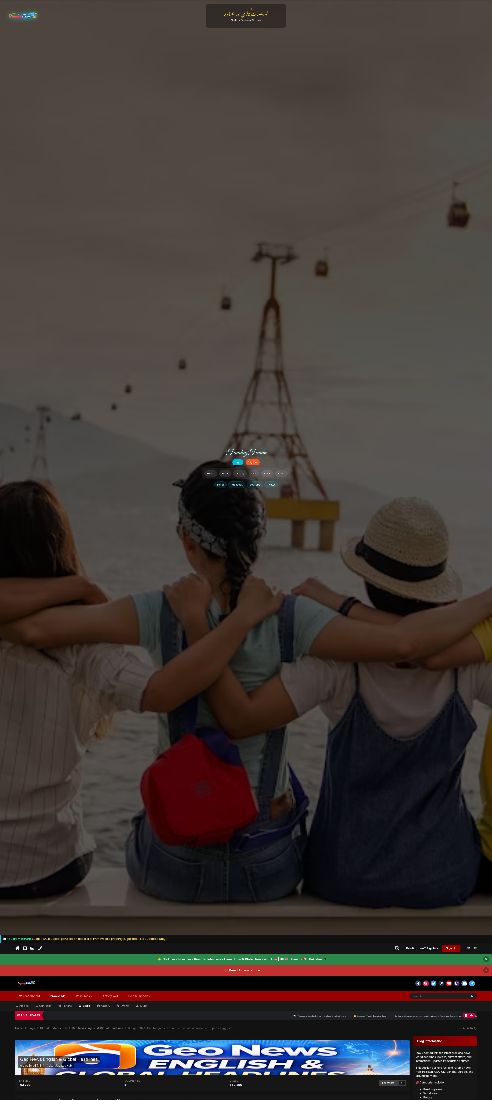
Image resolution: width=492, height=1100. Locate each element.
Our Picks (44, 1005)
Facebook (237, 484)
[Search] (472, 996)
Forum (210, 473)
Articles (24, 1005)
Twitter (271, 484)
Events (124, 1005)
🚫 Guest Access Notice (242, 970)
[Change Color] (40, 948)
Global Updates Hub (59, 1065)
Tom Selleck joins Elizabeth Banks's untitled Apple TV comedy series (390, 1016)
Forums (67, 1005)
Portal (220, 484)
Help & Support (138, 996)
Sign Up (451, 948)
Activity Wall (110, 996)
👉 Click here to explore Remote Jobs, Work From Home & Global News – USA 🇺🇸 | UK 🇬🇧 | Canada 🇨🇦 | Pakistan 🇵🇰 (242, 959)
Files (253, 473)
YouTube (255, 484)
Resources (83, 996)
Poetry (267, 473)
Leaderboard (31, 996)
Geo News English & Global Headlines (59, 1059)
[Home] (17, 948)
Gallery (240, 473)
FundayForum (246, 452)
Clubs (143, 1005)
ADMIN (37, 1065)
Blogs (225, 473)
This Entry (457, 996)
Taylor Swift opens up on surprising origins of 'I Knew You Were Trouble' (317, 1016)
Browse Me (58, 996)
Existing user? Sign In (421, 948)
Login (238, 462)
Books (281, 473)
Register (252, 462)
